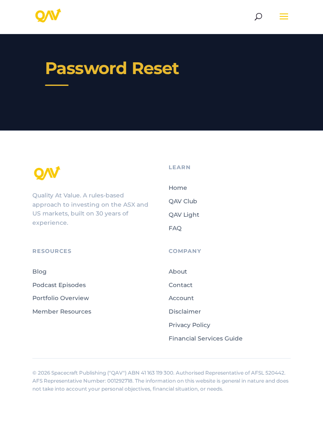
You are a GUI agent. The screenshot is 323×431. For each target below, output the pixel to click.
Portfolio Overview (60, 298)
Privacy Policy (189, 325)
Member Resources (61, 311)
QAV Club (183, 201)
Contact (181, 285)
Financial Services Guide (206, 338)
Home (178, 188)
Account (181, 298)
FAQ (175, 228)
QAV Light (184, 214)
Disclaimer (185, 311)
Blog (39, 271)
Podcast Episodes (59, 285)
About (178, 271)
